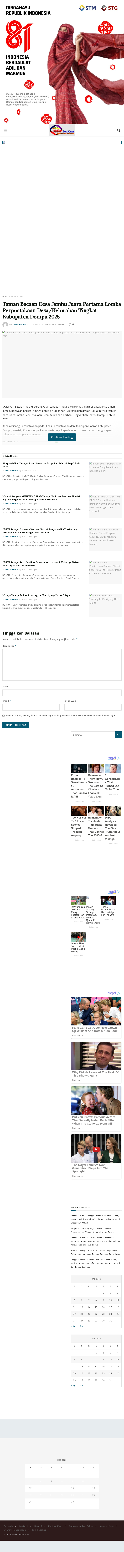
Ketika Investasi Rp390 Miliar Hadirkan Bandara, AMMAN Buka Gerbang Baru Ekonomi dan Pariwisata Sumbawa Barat (95, 1241)
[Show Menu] (5, 130)
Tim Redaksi (39, 1530)
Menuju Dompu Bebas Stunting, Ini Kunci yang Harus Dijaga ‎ (36, 595)
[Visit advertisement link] (62, 62)
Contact (23, 1526)
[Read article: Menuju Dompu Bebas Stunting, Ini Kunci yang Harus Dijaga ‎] (105, 605)
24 (110, 1314)
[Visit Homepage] (62, 130)
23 (103, 1314)
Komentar (9, 645)
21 (89, 1314)
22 (96, 1314)
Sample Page (106, 1526)
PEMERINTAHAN (18, 296)
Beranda (8, 1526)
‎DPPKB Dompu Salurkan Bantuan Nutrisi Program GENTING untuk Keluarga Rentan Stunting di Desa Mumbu (39, 531)
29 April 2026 (27, 504)
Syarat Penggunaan (15, 1530)
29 (96, 1321)
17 (110, 1307)
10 (110, 1300)
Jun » (83, 1326)
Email (6, 700)
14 (89, 1307)
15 (96, 1307)
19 (74, 1314)
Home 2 (38, 1526)
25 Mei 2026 (26, 471)
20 (81, 1314)
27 (81, 1321)
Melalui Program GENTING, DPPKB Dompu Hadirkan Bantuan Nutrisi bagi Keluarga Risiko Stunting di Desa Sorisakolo (41, 498)
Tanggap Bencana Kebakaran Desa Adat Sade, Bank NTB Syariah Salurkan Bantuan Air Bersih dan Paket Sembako (95, 1263)
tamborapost (11, 471)
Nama (7, 686)
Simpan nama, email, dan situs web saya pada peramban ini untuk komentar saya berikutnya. (60, 715)
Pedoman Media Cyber (81, 1526)
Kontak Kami (55, 1526)
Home (5, 296)
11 (118, 1300)
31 (110, 1321)
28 (89, 1321)
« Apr (74, 1326)
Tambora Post (20, 324)
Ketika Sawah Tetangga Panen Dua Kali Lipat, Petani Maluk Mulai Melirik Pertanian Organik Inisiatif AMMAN (95, 1219)
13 (81, 1307)
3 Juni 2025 (38, 324)
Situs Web (70, 700)
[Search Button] (118, 130)
